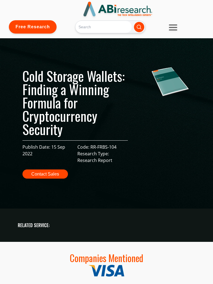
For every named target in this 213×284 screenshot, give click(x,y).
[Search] (139, 27)
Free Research (33, 26)
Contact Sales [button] (45, 174)
